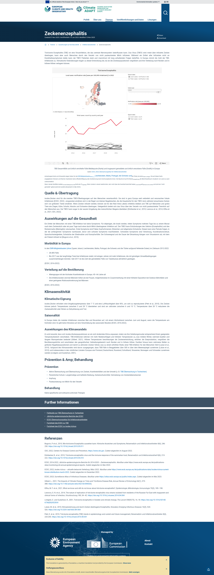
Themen (109, 20)
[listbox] (67, 2)
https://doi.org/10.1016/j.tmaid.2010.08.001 (69, 517)
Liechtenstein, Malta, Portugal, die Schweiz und (105, 176)
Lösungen (152, 20)
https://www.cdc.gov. (96, 451)
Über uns (97, 20)
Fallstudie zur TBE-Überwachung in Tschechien (65, 413)
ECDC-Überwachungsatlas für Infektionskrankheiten (67, 420)
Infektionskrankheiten (89, 45)
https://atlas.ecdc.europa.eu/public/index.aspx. (118, 477)
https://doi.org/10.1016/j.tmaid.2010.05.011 (66, 446)
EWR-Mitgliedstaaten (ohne (60, 248)
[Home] (46, 45)
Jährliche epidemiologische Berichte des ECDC (65, 416)
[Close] (166, 560)
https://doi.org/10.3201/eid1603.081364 (64, 510)
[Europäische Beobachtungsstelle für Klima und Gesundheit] (59, 9)
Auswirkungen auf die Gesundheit (69, 45)
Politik (86, 20)
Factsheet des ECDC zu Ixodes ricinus (61, 426)
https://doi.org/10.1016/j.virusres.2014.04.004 (106, 495)
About (147, 540)
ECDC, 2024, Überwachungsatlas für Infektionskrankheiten (109, 172)
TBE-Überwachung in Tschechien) (133, 372)
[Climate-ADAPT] (98, 9)
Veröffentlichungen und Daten (130, 20)
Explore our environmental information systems (107, 556)
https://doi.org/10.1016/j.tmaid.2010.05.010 (66, 458)
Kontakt (148, 544)
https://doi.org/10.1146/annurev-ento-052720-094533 (69, 484)
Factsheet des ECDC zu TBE (58, 423)
